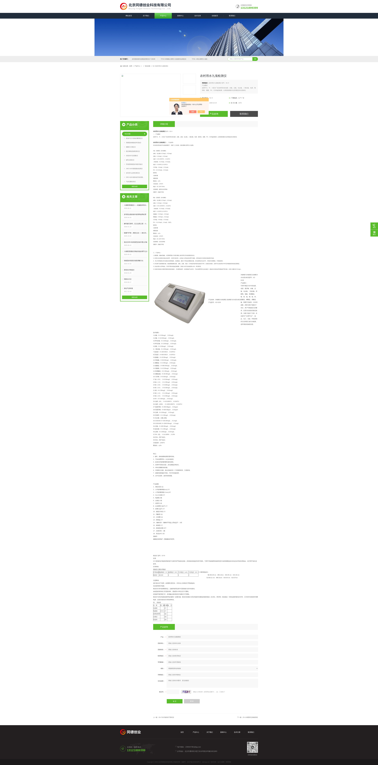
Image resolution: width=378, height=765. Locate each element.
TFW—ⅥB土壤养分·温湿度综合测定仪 (203, 59)
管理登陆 (228, 762)
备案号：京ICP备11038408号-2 (191, 762)
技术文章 (198, 16)
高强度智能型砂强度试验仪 (134, 164)
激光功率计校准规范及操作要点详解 (136, 242)
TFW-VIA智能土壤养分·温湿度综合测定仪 (173, 59)
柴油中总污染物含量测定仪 (134, 138)
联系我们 (232, 16)
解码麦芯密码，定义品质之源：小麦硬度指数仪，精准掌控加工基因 (136, 223)
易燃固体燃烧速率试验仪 (133, 142)
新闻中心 (180, 16)
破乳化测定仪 (130, 160)
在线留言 (215, 16)
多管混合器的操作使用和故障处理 (135, 214)
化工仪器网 (221, 762)
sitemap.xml (205, 762)
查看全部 (135, 186)
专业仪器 (147, 66)
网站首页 (129, 16)
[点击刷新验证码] (186, 691)
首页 (130, 66)
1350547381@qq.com (193, 747)
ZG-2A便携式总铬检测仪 (250, 717)
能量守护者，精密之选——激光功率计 (136, 233)
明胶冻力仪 (127, 279)
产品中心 (163, 16)
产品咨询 (214, 114)
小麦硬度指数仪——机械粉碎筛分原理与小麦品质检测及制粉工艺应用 (136, 205)
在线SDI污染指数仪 (132, 155)
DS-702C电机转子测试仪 (166, 717)
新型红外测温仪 (129, 270)
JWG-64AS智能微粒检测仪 (134, 168)
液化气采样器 (128, 288)
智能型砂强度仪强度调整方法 (133, 260)
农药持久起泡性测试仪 (133, 173)
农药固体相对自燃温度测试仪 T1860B (143, 59)
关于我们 (146, 16)
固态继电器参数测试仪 (133, 151)
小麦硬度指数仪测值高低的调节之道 (136, 251)
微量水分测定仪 (131, 147)
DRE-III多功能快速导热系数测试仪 (136, 177)
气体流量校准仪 (131, 181)
